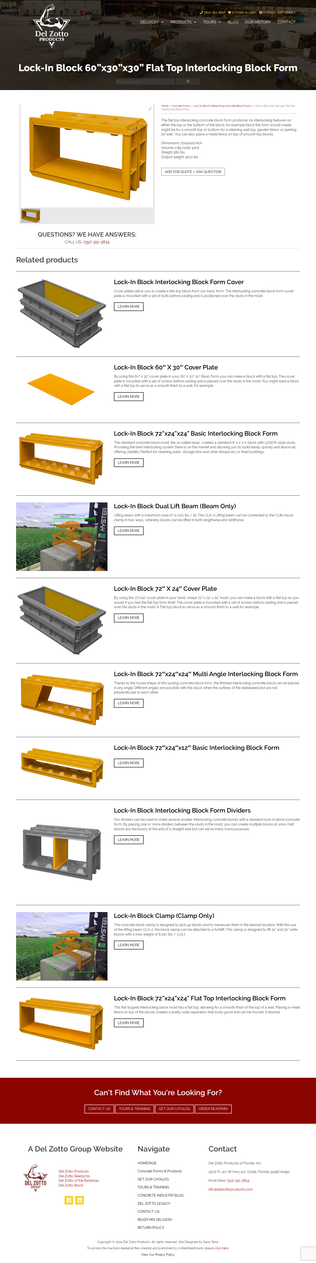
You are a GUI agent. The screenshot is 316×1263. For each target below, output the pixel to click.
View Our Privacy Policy (158, 1254)
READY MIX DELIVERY (155, 1220)
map (284, 1172)
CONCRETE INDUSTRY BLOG (161, 1195)
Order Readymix (213, 1109)
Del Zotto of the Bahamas (79, 1181)
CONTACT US (149, 1211)
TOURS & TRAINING (153, 1187)
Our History (258, 22)
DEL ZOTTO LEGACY (154, 1204)
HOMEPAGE (147, 1163)
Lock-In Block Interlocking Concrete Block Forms (222, 105)
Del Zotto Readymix (74, 1176)
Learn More (129, 307)
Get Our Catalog (174, 1109)
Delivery (149, 22)
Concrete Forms (180, 105)
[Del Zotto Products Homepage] (52, 26)
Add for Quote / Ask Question (193, 172)
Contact (286, 22)
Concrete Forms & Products (160, 1171)
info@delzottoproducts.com (231, 1189)
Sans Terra (210, 1242)
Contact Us (99, 1109)
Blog (233, 22)
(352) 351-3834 (214, 12)
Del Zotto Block (71, 1185)
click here (221, 1248)
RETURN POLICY (151, 1228)
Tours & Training (134, 1109)
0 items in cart (244, 12)
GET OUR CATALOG (153, 1179)
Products (181, 22)
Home (165, 105)
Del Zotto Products (74, 1171)
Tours (209, 22)
